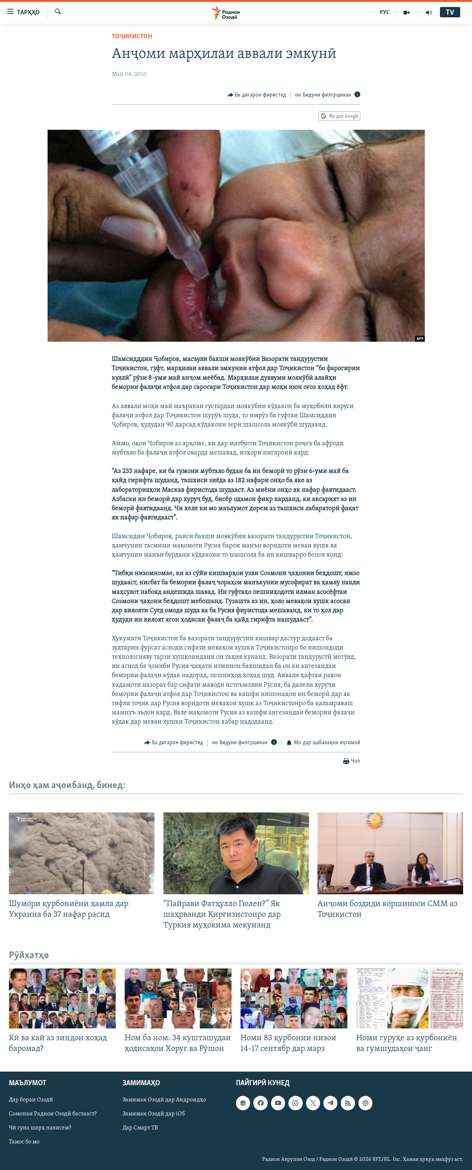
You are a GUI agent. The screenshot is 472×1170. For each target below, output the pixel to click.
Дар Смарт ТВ (140, 1128)
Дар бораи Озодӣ (31, 1100)
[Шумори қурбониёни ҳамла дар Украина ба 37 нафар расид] (82, 853)
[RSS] (348, 1103)
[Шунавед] (429, 12)
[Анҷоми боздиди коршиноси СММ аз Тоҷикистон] (390, 853)
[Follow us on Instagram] (295, 1103)
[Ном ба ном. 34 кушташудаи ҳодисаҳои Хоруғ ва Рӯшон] (178, 998)
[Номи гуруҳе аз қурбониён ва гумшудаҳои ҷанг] (409, 998)
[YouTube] (406, 12)
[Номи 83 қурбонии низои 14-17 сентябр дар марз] (293, 998)
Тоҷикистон (132, 37)
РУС (385, 12)
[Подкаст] (365, 1103)
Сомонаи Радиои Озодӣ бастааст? (53, 1114)
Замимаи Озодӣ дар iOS (153, 1114)
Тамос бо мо (24, 1142)
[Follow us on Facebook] (260, 1103)
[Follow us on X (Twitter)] (313, 1103)
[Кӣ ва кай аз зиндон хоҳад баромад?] (62, 998)
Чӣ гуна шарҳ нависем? (40, 1128)
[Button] (257, 95)
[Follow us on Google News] (243, 1103)
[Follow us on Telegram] (330, 1103)
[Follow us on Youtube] (278, 1103)
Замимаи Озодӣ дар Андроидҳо (164, 1100)
